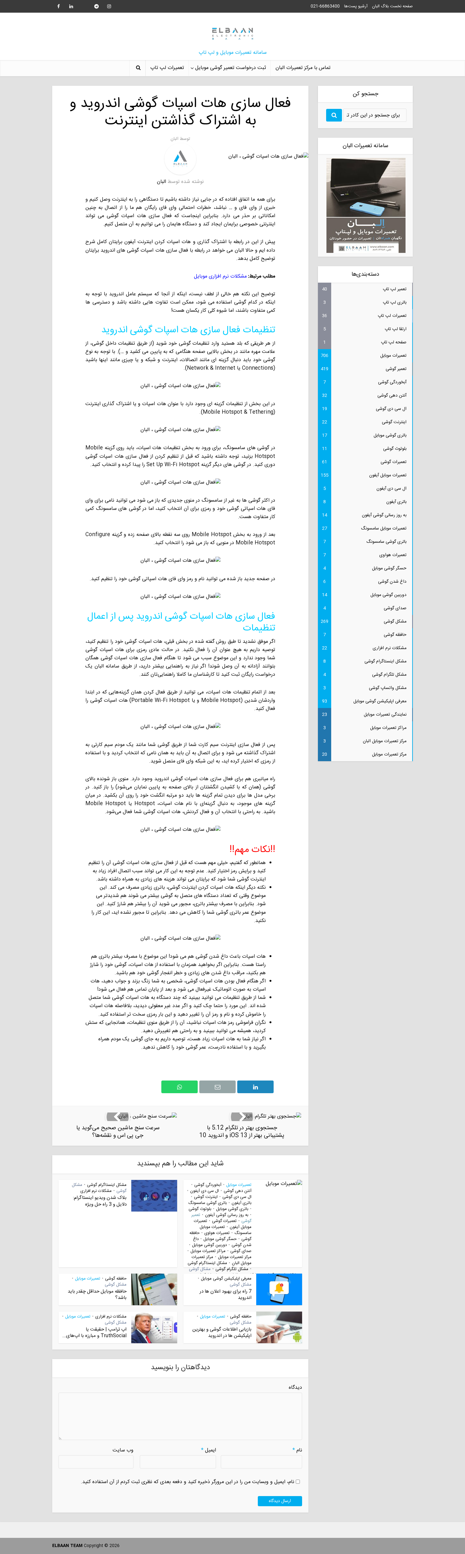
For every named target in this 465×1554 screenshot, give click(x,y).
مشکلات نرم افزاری (96, 1190)
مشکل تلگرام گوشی (231, 1269)
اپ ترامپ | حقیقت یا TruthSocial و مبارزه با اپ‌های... (94, 1332)
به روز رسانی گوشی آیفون (226, 1215)
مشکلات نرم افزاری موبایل (220, 276)
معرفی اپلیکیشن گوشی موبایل (226, 1278)
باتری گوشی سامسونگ (207, 1203)
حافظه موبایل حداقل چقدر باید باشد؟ (97, 1295)
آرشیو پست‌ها (356, 6)
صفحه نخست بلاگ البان (392, 6)
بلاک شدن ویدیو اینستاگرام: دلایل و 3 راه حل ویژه (100, 1201)
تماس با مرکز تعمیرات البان (303, 68)
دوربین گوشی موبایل (209, 1245)
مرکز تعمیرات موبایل (234, 1257)
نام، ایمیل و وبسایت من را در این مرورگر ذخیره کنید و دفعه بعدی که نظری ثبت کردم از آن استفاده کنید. (187, 1482)
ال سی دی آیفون (204, 1190)
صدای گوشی (240, 1251)
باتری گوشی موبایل (232, 1209)
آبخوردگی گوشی (207, 1184)
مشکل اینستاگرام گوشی (207, 1263)
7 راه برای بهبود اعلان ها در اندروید (225, 1295)
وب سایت (123, 1450)
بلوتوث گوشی (200, 1209)
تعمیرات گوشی (224, 1221)
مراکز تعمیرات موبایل (208, 1251)
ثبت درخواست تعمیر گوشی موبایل (230, 68)
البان (174, 139)
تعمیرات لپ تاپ (167, 68)
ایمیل (208, 1450)
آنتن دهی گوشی (237, 1190)
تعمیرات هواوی (217, 1233)
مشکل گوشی (200, 1269)
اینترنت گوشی (206, 1197)
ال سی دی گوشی (236, 1197)
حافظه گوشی (116, 1278)
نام (297, 1450)
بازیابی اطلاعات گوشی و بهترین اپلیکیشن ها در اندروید (221, 1332)
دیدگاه (295, 1388)
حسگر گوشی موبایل (220, 1239)
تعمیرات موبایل (238, 1184)
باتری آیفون (241, 1203)
